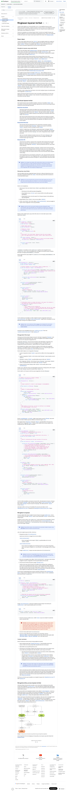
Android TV (34, 774)
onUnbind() (20, 698)
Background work (18, 4)
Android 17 (43, 766)
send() (30, 423)
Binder (52, 110)
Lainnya (25, 1)
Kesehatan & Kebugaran (26, 770)
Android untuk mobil (36, 772)
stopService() (44, 58)
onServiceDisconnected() (25, 543)
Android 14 (43, 771)
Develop (3, 4)
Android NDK (52, 776)
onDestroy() (46, 656)
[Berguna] (53, 18)
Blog (16, 777)
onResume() (51, 663)
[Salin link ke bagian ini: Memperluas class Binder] (31, 171)
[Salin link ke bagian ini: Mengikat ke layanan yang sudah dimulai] (38, 48)
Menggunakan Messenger (22, 122)
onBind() (23, 44)
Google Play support (61, 771)
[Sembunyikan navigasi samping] (13, 789)
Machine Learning (27, 768)
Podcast (16, 779)
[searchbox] (7, 10)
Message (41, 127)
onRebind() (20, 699)
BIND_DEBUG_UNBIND (24, 636)
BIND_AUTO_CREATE (23, 634)
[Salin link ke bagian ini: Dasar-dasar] (26, 39)
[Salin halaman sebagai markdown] (46, 23)
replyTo (50, 503)
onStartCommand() (47, 61)
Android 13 (43, 773)
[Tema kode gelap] (53, 220)
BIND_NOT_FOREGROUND (33, 636)
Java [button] (24, 218)
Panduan (9, 6)
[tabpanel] (36, 234)
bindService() (32, 54)
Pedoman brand (24, 788)
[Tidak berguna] (54, 18)
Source (16, 774)
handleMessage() (23, 365)
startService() (45, 51)
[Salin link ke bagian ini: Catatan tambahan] (28, 639)
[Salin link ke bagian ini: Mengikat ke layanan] (31, 512)
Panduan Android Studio (53, 769)
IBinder (38, 44)
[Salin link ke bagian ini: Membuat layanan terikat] (33, 100)
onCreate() (30, 656)
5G (24, 775)
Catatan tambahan (24, 326)
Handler (21, 127)
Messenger (34, 125)
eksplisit (36, 624)
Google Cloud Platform (45, 783)
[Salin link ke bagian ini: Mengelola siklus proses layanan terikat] (42, 683)
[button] (6, 16)
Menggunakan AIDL (21, 139)
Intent (38, 617)
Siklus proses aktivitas (26, 675)
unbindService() (39, 555)
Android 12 (43, 775)
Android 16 (43, 768)
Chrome (33, 783)
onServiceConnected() (22, 79)
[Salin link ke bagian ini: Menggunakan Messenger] (31, 335)
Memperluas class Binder (22, 107)
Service (35, 41)
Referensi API (52, 772)
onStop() (38, 324)
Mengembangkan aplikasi (15, 1)
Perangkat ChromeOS (36, 771)
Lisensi (20, 788)
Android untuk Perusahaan (17, 771)
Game (25, 766)
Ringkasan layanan (50, 34)
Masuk (64, 1)
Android (16, 768)
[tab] (20, 218)
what (45, 419)
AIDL (38, 167)
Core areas (9, 4)
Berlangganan (53, 788)
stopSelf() (36, 58)
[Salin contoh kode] (54, 220)
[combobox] (38, 1)
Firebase (38, 783)
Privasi (25, 774)
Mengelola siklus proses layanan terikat (36, 70)
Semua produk (54, 783)
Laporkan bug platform (60, 767)
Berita (16, 776)
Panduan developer (53, 771)
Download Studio (52, 774)
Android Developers (20, 17)
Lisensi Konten (44, 746)
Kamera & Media (26, 772)
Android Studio (59, 1)
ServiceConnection (32, 73)
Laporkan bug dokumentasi (60, 769)
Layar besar (34, 767)
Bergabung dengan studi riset (61, 774)
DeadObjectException (35, 643)
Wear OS (34, 769)
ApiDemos (36, 331)
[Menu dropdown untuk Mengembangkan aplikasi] (21, 1)
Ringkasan (3, 6)
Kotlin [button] (20, 218)
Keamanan (17, 772)
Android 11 (43, 776)
